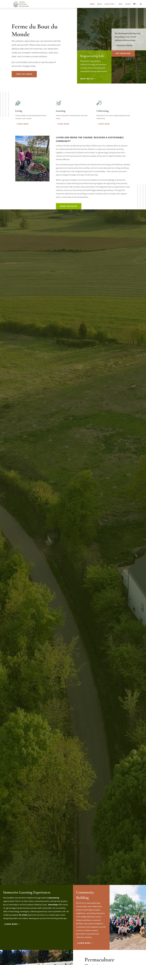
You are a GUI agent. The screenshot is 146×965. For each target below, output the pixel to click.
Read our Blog (68, 206)
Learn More (23, 124)
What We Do (87, 79)
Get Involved (123, 53)
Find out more (24, 74)
